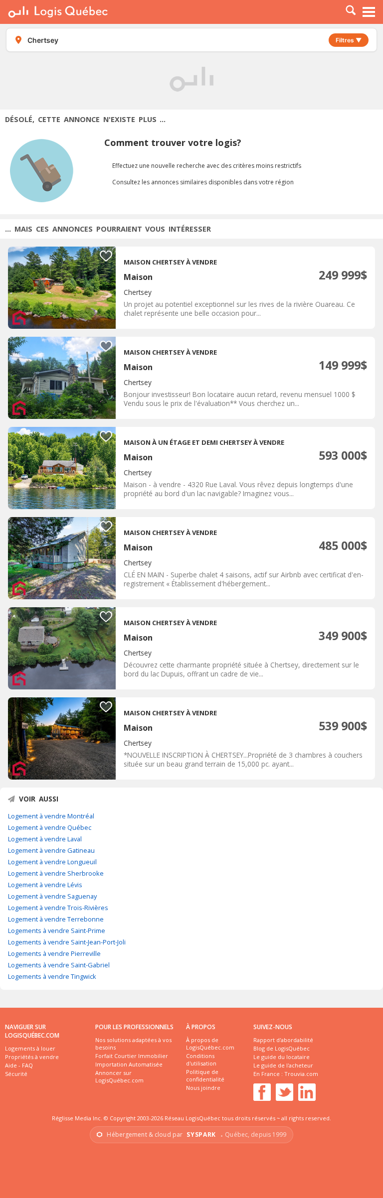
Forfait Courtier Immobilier (131, 1056)
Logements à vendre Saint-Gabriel (59, 964)
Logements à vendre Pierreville (54, 953)
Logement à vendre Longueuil (52, 861)
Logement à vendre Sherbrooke (56, 873)
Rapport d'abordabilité (283, 1040)
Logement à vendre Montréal (51, 815)
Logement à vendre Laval (45, 838)
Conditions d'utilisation (201, 1059)
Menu (369, 12)
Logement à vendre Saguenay (52, 896)
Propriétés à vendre (32, 1057)
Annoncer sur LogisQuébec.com (119, 1076)
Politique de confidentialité (205, 1075)
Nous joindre (203, 1087)
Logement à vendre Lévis (45, 884)
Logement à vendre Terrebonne (56, 919)
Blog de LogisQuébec (281, 1048)
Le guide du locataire (281, 1057)
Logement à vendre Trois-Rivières (58, 907)
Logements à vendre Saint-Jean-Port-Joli (67, 941)
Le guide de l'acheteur (283, 1065)
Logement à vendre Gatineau (51, 850)
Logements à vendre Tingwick (52, 976)
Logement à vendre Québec (49, 827)
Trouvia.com (301, 1073)
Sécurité (16, 1073)
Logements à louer (30, 1048)
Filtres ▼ (349, 40)
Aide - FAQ (19, 1065)
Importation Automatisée (129, 1064)
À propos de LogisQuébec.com (210, 1043)
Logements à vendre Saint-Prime (56, 930)
